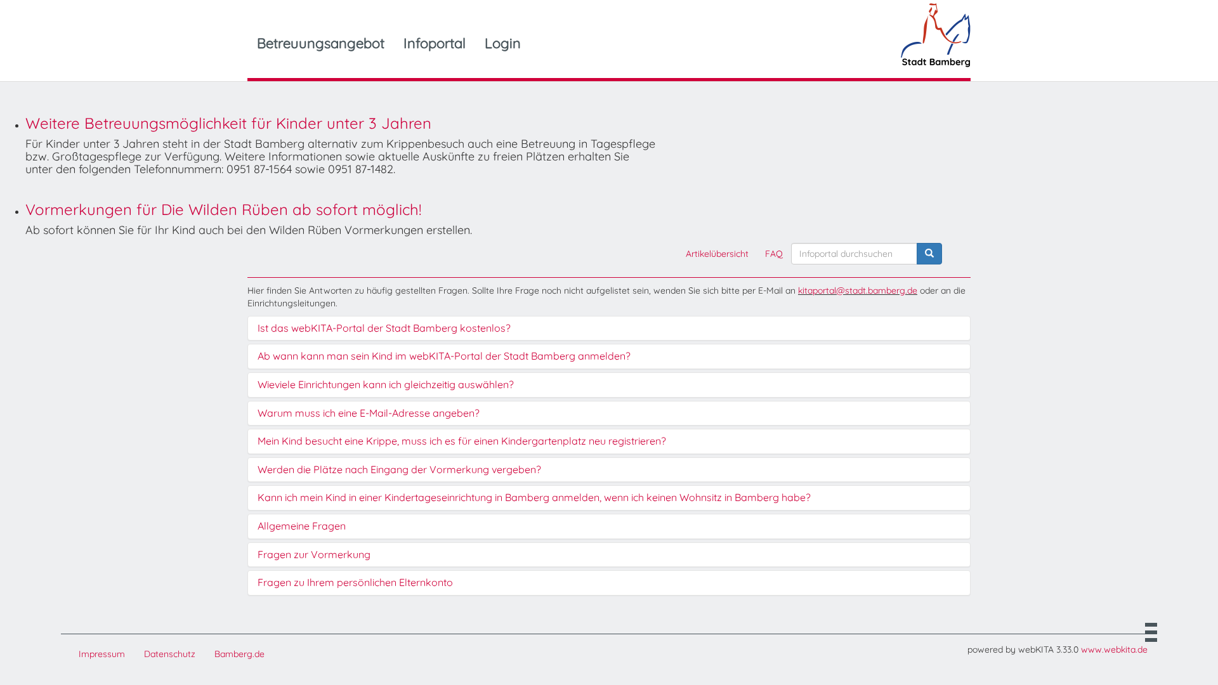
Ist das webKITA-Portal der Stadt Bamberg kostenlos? (384, 328)
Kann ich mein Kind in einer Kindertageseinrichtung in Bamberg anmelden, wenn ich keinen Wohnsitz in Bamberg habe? (534, 498)
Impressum (102, 654)
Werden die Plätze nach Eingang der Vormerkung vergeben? (399, 470)
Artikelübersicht (717, 253)
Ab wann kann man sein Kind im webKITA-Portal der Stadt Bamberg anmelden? (444, 356)
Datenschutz (169, 654)
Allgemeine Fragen (302, 526)
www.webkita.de (1114, 649)
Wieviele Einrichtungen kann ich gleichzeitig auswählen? (386, 385)
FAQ (774, 253)
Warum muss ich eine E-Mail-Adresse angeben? (369, 413)
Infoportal (434, 43)
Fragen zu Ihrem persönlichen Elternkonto (355, 583)
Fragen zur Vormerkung (314, 555)
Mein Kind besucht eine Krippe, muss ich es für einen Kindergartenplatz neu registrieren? (462, 441)
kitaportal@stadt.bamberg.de (857, 290)
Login (503, 43)
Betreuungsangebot (320, 43)
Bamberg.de (239, 654)
